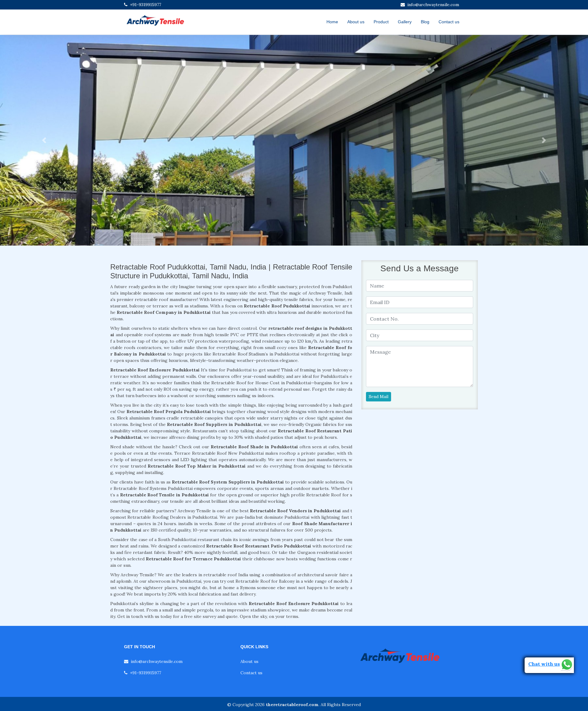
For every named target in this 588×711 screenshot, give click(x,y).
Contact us (449, 21)
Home (332, 21)
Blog (425, 21)
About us (355, 21)
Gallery (405, 21)
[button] (44, 140)
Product (381, 21)
